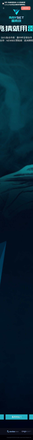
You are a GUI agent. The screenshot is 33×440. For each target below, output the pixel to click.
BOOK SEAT (25, 8)
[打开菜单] (4, 8)
